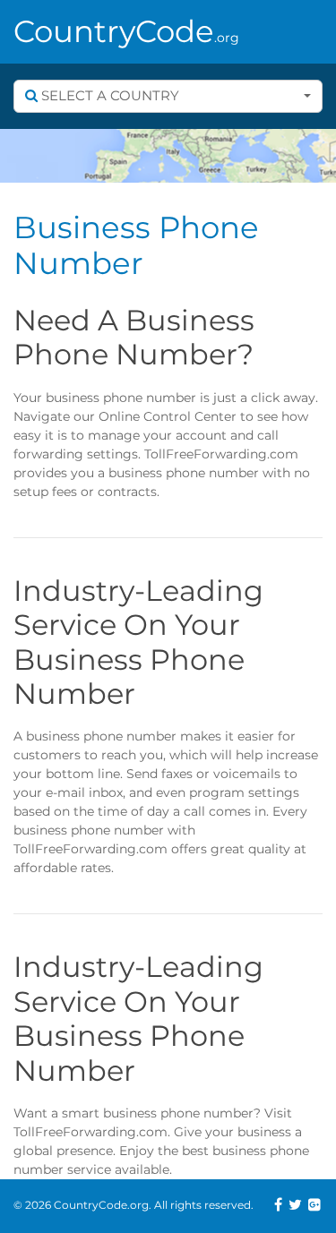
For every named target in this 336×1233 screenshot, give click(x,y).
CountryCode (126, 31)
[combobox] (168, 96)
